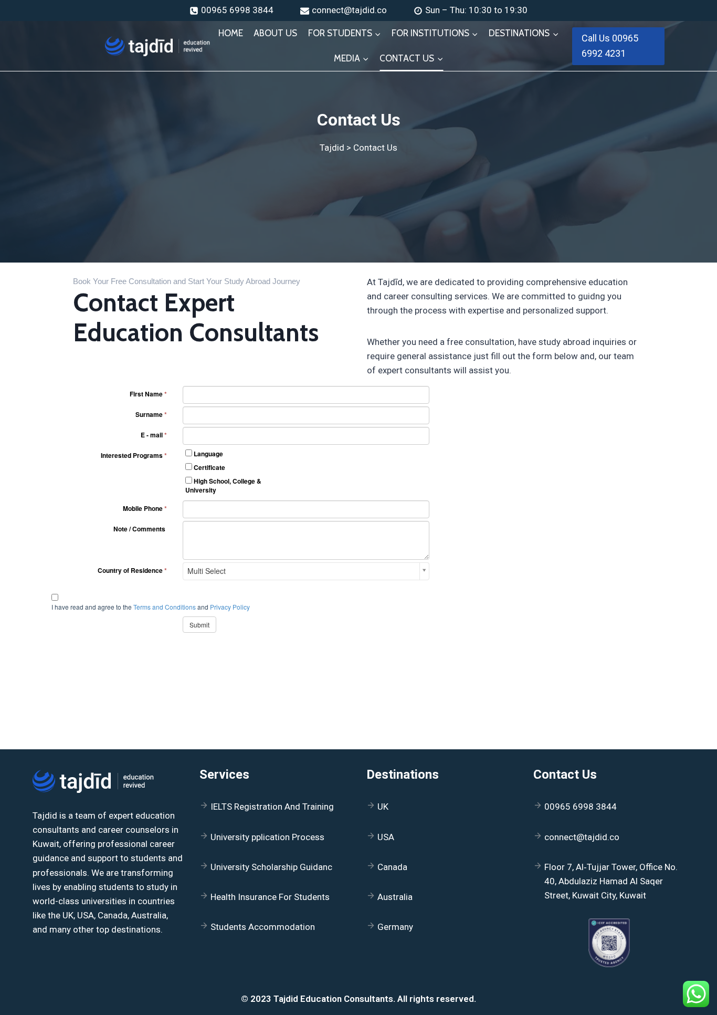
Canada (392, 867)
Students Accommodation (262, 927)
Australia (395, 897)
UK (382, 806)
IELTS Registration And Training (272, 806)
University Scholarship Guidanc (271, 867)
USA (385, 837)
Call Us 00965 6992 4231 (610, 46)
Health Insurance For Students (270, 897)
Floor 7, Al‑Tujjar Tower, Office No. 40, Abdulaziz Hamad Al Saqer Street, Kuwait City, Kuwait (611, 881)
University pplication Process (267, 837)
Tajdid (332, 147)
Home (230, 33)
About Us (275, 33)
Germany (395, 927)
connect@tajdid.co (581, 837)
